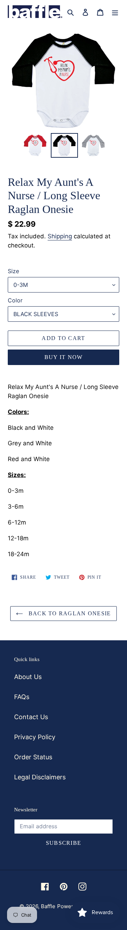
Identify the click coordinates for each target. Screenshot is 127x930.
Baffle (48, 906)
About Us (28, 676)
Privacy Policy (34, 737)
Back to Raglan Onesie (68, 613)
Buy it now (63, 357)
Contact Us (31, 717)
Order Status (33, 757)
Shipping (60, 236)
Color (15, 300)
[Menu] (115, 12)
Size (13, 271)
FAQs (21, 696)
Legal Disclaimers (40, 777)
